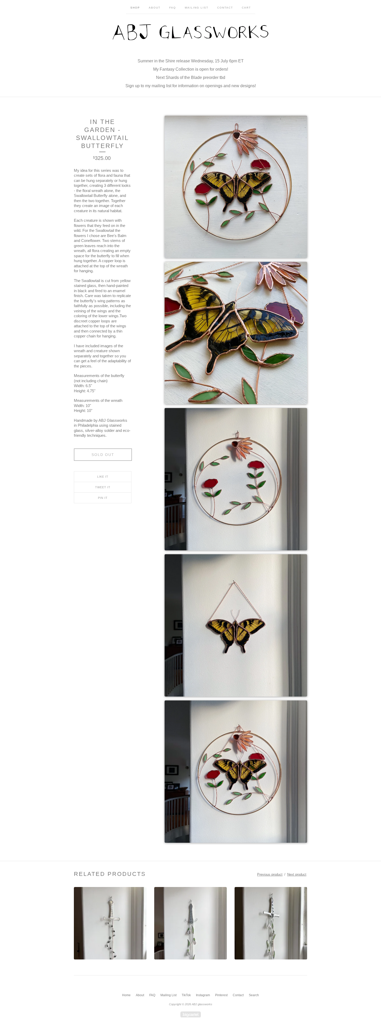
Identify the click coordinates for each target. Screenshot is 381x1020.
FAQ (172, 7)
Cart (246, 7)
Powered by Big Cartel (190, 1014)
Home (126, 995)
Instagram (203, 995)
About (154, 7)
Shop (135, 7)
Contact (225, 7)
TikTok (186, 995)
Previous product (270, 874)
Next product (296, 874)
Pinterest (221, 995)
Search (254, 995)
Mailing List (196, 7)
